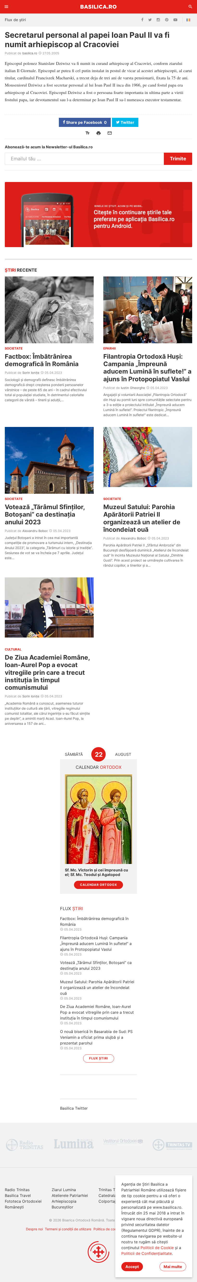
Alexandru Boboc (35, 531)
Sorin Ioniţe (30, 373)
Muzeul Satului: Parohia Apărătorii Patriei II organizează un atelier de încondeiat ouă (141, 518)
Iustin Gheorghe (133, 388)
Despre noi (34, 1229)
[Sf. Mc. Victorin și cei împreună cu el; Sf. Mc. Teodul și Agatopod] (98, 819)
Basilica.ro (98, 6)
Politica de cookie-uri (109, 1229)
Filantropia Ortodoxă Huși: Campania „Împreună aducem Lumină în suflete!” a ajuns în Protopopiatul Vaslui (147, 368)
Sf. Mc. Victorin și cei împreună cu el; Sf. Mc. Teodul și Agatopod (96, 872)
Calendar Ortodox (98, 885)
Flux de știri (15, 19)
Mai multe (173, 1266)
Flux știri (98, 1058)
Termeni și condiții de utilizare (68, 1229)
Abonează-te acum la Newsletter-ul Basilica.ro (49, 146)
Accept (132, 1266)
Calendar (99, 767)
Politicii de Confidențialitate (146, 1253)
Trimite (178, 159)
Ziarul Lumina (64, 1189)
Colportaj (107, 1201)
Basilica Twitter (74, 1108)
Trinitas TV (108, 1189)
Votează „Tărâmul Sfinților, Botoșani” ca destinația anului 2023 (45, 514)
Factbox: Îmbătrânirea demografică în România (42, 360)
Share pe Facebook (86, 122)
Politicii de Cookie (157, 1247)
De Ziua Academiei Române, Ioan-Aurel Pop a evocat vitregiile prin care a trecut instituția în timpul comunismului (47, 672)
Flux (71, 908)
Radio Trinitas (17, 1189)
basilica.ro (29, 53)
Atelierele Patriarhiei (70, 1195)
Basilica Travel (18, 1195)
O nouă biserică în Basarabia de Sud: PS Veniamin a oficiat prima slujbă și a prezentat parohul (96, 1037)
